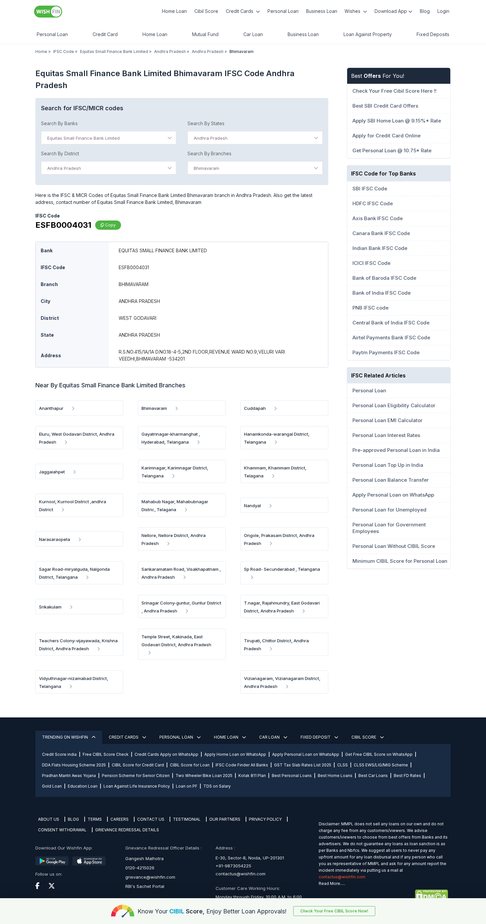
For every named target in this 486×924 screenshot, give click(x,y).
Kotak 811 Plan (252, 775)
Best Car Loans (373, 775)
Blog (425, 11)
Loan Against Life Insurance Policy (136, 786)
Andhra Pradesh (170, 51)
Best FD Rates (407, 775)
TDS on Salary (217, 786)
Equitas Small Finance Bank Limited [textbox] (83, 138)
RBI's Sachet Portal (144, 886)
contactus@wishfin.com (240, 873)
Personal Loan (283, 11)
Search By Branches (209, 153)
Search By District (60, 153)
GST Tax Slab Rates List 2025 (302, 764)
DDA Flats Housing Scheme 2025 (74, 764)
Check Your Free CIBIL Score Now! (334, 910)
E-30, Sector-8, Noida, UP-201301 (250, 857)
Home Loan (174, 11)
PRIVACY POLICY (265, 819)
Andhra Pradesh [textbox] (210, 138)
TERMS (95, 819)
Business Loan (321, 11)
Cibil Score (206, 11)
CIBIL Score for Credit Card (138, 764)
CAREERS (119, 819)
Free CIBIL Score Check (106, 754)
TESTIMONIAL (187, 819)
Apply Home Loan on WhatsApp (235, 754)
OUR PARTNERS (224, 819)
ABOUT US (48, 819)
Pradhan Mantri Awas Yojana (69, 775)
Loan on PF (186, 786)
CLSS (342, 764)
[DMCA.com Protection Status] (383, 895)
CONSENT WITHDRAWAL (62, 829)
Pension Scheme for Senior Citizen (136, 775)
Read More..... (332, 883)
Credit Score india (59, 754)
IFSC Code (63, 51)
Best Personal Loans (292, 775)
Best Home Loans (335, 775)
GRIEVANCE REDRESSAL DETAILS (127, 829)
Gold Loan (52, 786)
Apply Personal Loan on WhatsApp (305, 754)
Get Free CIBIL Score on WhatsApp (379, 754)
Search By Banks (59, 123)
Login (443, 11)
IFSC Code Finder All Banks (242, 764)
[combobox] (108, 137)
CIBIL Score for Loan (190, 764)
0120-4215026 (139, 867)
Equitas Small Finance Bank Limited (114, 51)
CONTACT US (150, 819)
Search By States (205, 123)
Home (41, 51)
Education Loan (83, 786)
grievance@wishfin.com (150, 877)
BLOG (73, 819)
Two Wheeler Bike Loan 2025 (204, 775)
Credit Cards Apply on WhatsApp (166, 754)
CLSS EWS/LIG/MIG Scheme (381, 764)
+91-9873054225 (233, 865)
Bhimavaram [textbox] (206, 168)
